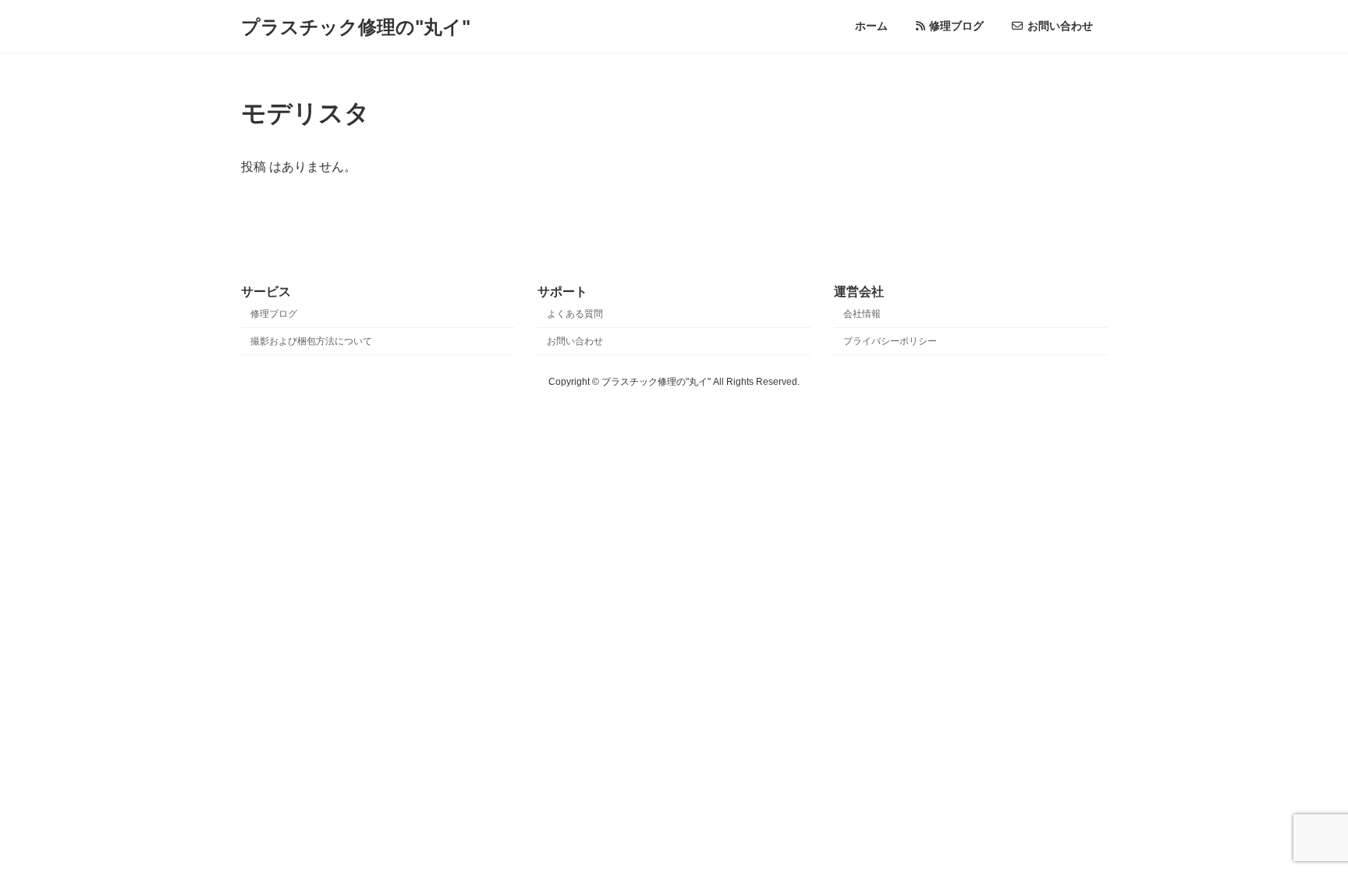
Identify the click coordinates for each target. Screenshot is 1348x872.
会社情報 (862, 313)
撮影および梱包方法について (311, 341)
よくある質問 (575, 313)
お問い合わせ (575, 341)
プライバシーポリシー (890, 341)
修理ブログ (273, 313)
